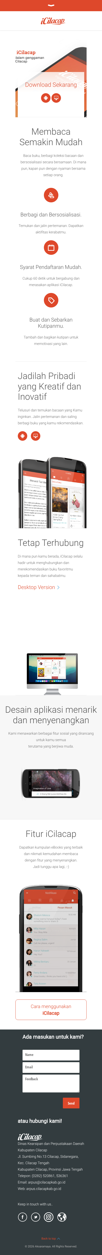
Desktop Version (36, 587)
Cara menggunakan (51, 1010)
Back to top (49, 1238)
